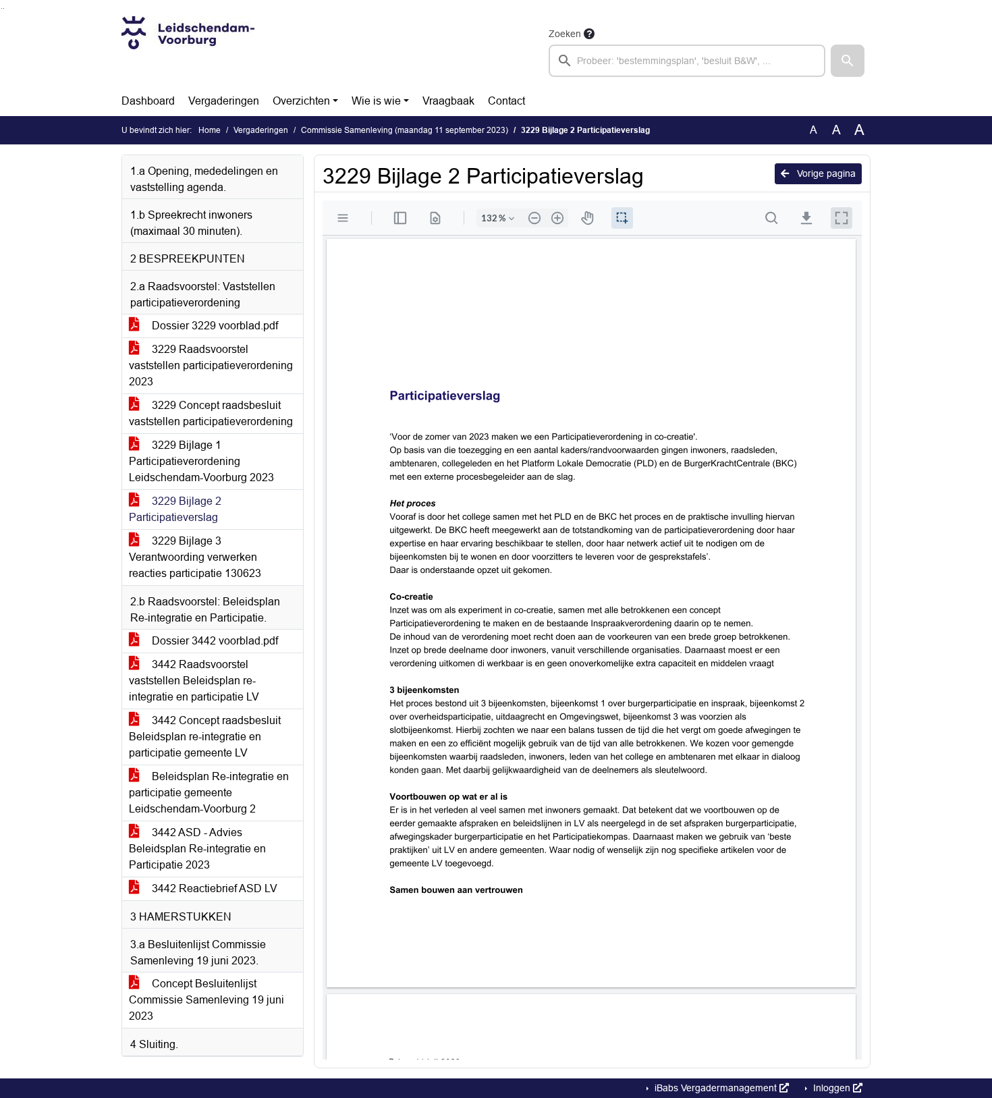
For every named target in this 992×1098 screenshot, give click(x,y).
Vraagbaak (448, 101)
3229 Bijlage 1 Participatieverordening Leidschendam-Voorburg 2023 (201, 461)
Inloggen (831, 1087)
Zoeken (565, 33)
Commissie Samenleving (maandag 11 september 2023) (404, 130)
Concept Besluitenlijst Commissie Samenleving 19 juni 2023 (206, 1000)
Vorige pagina (825, 173)
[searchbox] (687, 61)
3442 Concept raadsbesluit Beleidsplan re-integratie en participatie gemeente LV (205, 737)
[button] (847, 61)
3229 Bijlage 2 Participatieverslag (175, 509)
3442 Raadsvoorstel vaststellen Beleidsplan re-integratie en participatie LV (194, 681)
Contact (506, 101)
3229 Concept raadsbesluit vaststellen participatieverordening (211, 413)
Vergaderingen (223, 101)
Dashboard (148, 101)
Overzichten (301, 101)
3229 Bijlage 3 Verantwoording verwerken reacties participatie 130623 (195, 557)
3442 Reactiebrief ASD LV (213, 888)
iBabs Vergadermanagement (715, 1087)
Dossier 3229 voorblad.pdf (213, 325)
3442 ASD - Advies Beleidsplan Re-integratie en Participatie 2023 (197, 849)
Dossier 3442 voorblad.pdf (213, 641)
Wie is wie (376, 101)
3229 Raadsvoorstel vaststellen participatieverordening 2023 (211, 365)
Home (209, 130)
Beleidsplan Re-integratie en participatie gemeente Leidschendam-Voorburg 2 (209, 793)
